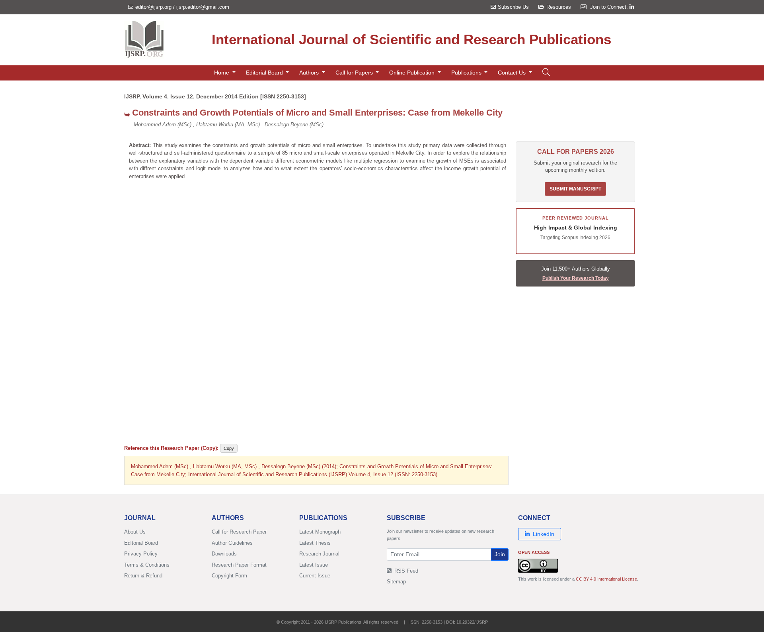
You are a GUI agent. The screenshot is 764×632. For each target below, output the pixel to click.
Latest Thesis (315, 543)
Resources (558, 7)
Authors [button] (309, 72)
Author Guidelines (232, 543)
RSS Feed (405, 571)
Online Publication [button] (412, 72)
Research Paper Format (239, 565)
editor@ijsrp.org (153, 7)
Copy (229, 448)
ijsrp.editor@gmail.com (202, 7)
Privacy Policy (141, 554)
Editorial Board (141, 543)
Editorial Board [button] (265, 72)
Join (500, 554)
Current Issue (314, 576)
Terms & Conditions (147, 565)
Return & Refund (143, 576)
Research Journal (319, 554)
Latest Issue (313, 565)
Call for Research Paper (239, 532)
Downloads (224, 554)
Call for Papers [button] (354, 72)
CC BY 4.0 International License (606, 579)
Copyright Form (229, 576)
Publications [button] (467, 72)
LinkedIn (543, 534)
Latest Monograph (320, 532)
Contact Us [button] (512, 72)
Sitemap (396, 582)
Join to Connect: (610, 7)
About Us (135, 532)
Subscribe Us (513, 7)
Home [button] (222, 72)
